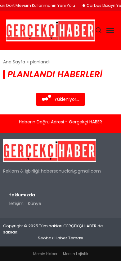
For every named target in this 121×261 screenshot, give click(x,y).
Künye (34, 203)
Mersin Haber (45, 253)
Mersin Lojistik (75, 253)
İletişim (16, 203)
